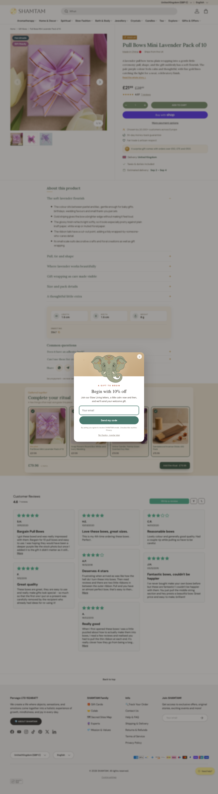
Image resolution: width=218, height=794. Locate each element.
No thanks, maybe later (109, 435)
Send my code (109, 420)
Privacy (109, 430)
